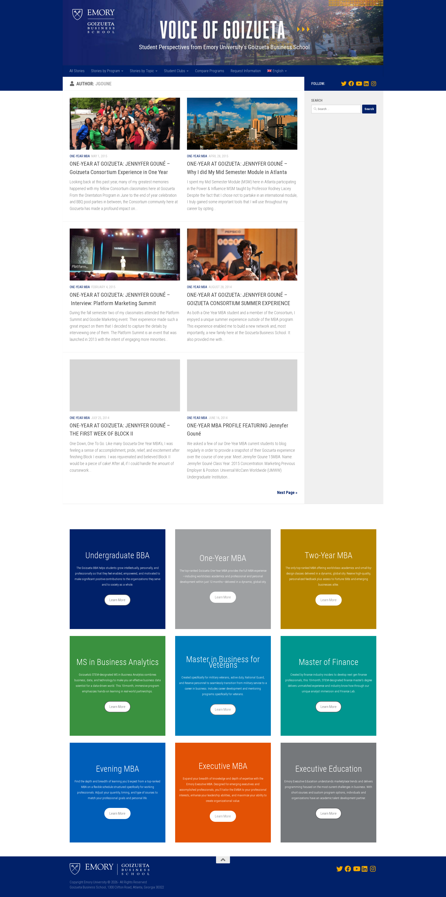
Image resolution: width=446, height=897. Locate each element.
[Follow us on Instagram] (373, 83)
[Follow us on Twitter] (344, 83)
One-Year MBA (80, 156)
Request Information (246, 71)
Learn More (117, 600)
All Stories (77, 71)
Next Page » (287, 492)
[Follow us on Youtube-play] (358, 83)
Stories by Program (105, 71)
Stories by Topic (142, 71)
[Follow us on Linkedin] (366, 83)
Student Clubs (174, 71)
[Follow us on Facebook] (351, 83)
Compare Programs (209, 71)
